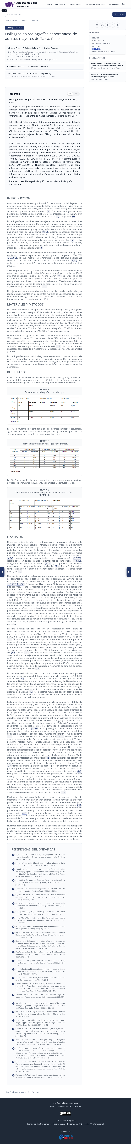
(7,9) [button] (57, 566)
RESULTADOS (97, 46)
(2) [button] (58, 216)
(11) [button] (59, 275)
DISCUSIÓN (96, 49)
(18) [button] (26, 652)
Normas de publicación (95, 4)
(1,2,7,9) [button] (77, 558)
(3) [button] (73, 216)
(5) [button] (72, 240)
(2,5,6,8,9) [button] (12, 257)
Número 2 (35, 21)
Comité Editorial (75, 4)
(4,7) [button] (24, 813)
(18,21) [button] (60, 736)
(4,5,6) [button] (45, 231)
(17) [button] (13, 652)
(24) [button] (79, 771)
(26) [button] (79, 805)
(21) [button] (9, 736)
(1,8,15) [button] (77, 560)
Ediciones (60, 4)
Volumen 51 (25, 21)
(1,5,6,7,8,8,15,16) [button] (16, 584)
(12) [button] (44, 286)
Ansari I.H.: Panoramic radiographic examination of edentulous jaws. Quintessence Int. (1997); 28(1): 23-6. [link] (46, 978)
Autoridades (114, 4)
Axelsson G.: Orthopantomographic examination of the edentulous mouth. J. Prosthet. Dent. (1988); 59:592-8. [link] (46, 889)
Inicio (49, 4)
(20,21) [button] (34, 728)
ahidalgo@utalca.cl (51, 59)
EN (76, 94)
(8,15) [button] (47, 563)
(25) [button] (63, 792)
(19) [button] (38, 668)
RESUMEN (95, 38)
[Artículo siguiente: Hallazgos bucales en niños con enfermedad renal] (128, 572)
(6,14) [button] (10, 558)
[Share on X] (112, 25)
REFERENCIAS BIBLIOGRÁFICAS (103, 52)
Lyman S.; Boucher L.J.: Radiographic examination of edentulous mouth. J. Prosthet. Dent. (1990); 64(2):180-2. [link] (46, 927)
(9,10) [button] (74, 260)
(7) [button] (20, 571)
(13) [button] (59, 346)
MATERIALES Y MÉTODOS (101, 43)
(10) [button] (31, 691)
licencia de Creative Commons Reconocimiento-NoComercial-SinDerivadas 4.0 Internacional (65, 1124)
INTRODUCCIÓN (98, 41)
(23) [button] (9, 765)
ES (70, 94)
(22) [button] (47, 757)
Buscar (119, 14)
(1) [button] (48, 211)
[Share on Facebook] (107, 25)
